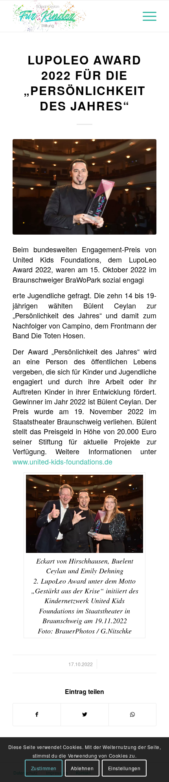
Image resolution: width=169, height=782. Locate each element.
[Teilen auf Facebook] (37, 714)
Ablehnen (82, 768)
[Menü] (145, 16)
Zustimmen (44, 768)
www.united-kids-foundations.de (62, 461)
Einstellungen (124, 768)
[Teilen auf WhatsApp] (132, 714)
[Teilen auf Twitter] (84, 714)
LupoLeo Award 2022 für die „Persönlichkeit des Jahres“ (84, 82)
